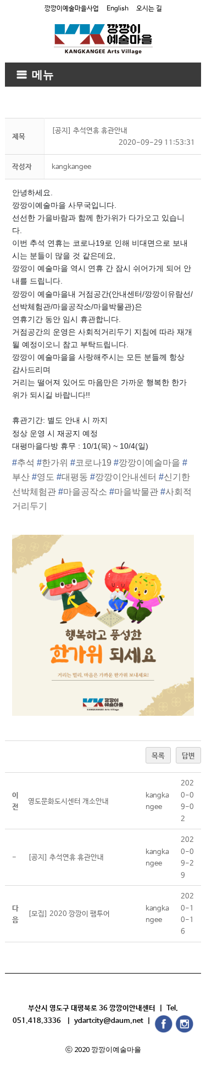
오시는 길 (149, 9)
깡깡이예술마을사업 (71, 9)
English (118, 9)
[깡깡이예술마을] (103, 31)
